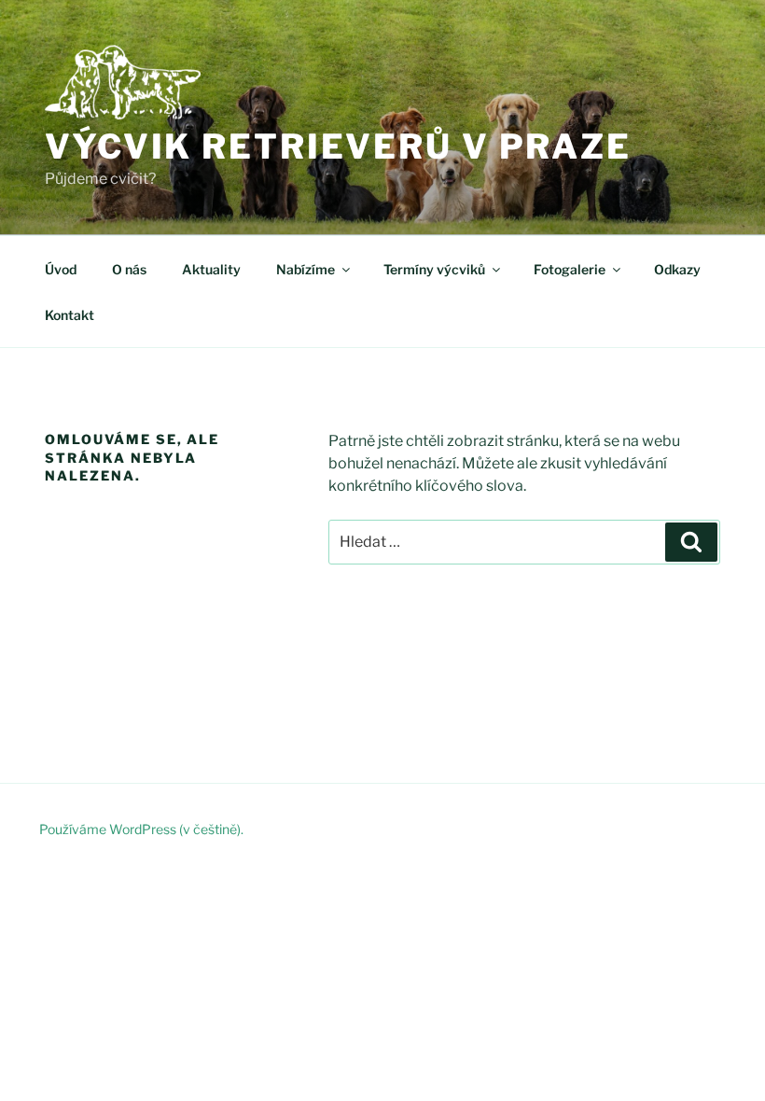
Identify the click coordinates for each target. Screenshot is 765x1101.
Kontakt (69, 315)
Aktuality (211, 269)
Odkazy (677, 269)
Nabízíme (305, 269)
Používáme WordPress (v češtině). (141, 829)
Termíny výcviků (434, 269)
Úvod (60, 269)
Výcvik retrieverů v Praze (338, 146)
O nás (129, 269)
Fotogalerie (569, 269)
